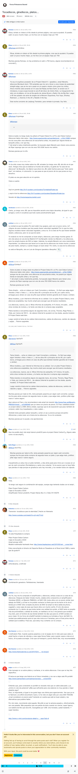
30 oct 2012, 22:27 (26, 223)
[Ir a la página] (32, 762)
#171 (74, 531)
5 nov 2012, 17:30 (24, 478)
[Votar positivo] (63, 39)
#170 (74, 508)
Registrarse (8, 755)
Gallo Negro (12, 445)
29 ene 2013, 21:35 (26, 593)
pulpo (10, 667)
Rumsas (11, 29)
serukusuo (12, 207)
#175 (74, 631)
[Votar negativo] (70, 39)
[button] (3, 771)
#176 (74, 649)
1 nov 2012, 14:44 (24, 336)
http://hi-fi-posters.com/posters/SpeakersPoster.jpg (45, 193)
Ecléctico (11, 508)
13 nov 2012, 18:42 (27, 508)
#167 (74, 429)
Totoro (11, 161)
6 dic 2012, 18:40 (24, 531)
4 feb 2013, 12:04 (28, 631)
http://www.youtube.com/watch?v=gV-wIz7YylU (26, 515)
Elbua (10, 45)
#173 (74, 579)
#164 (74, 223)
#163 (74, 207)
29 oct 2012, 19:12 (25, 161)
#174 (74, 593)
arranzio (11, 261)
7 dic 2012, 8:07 (25, 561)
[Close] (73, 734)
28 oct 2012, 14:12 (26, 29)
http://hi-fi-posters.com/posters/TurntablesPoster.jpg (39, 190)
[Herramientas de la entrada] (74, 39)
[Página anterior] (19, 762)
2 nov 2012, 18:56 (28, 445)
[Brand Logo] (5, 4)
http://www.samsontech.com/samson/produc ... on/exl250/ (30, 679)
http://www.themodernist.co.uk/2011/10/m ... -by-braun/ (29, 652)
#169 (74, 478)
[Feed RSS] (35, 16)
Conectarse (17, 755)
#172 (74, 561)
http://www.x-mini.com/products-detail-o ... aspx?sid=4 (29, 718)
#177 (74, 667)
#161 (74, 113)
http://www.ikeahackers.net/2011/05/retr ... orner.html (53, 544)
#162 (74, 161)
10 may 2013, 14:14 (24, 667)
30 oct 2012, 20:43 (27, 207)
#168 (74, 445)
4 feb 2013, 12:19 (28, 649)
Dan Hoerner (12, 631)
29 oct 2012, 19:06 (24, 113)
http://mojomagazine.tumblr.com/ (29, 197)
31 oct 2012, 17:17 (26, 261)
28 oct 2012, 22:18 (26, 73)
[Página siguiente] (59, 762)
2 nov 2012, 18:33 (24, 429)
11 (54, 763)
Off (4, 16)
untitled (11, 223)
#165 (74, 261)
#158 (74, 29)
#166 (74, 336)
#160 (74, 73)
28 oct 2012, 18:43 (24, 45)
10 (49, 763)
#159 (74, 45)
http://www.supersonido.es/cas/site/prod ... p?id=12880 (50, 138)
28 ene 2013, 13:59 (25, 579)
